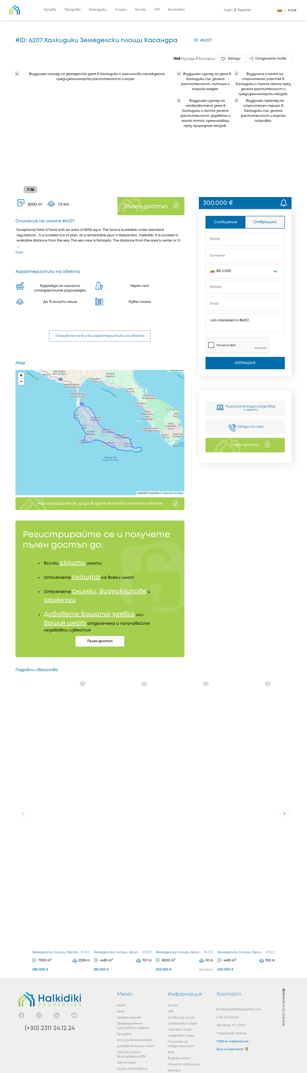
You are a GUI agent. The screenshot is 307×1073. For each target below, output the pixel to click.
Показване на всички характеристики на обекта (100, 335)
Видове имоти (179, 1058)
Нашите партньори (184, 1064)
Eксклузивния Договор (134, 1040)
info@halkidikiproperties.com (239, 1009)
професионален (129, 1017)
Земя (120, 1011)
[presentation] (23, 813)
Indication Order (180, 1029)
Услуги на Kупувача (132, 1069)
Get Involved (126, 1063)
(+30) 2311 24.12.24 (50, 1028)
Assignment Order (181, 1036)
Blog (171, 1052)
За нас (173, 1005)
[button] (21, 375)
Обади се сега (250, 426)
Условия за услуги (181, 1017)
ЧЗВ (170, 1011)
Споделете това (270, 58)
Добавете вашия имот (135, 1046)
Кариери (174, 1070)
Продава (124, 1034)
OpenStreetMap (173, 493)
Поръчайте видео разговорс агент (250, 408)
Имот (121, 1005)
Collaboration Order (182, 1023)
